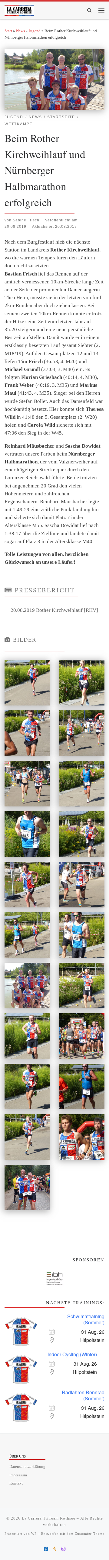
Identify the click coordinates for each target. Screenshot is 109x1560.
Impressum (18, 1475)
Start (8, 31)
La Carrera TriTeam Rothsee (48, 1518)
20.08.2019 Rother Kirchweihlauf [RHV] (54, 610)
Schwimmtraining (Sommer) (85, 1319)
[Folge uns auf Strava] (54, 1549)
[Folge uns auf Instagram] (63, 1549)
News (20, 31)
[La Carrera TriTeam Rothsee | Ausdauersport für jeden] (19, 9)
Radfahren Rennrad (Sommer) (83, 1395)
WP (34, 1533)
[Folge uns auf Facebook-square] (46, 1549)
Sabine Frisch (26, 220)
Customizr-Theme (89, 1533)
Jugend (35, 31)
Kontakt (16, 1483)
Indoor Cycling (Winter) (72, 1354)
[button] (54, 1279)
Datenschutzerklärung (27, 1467)
